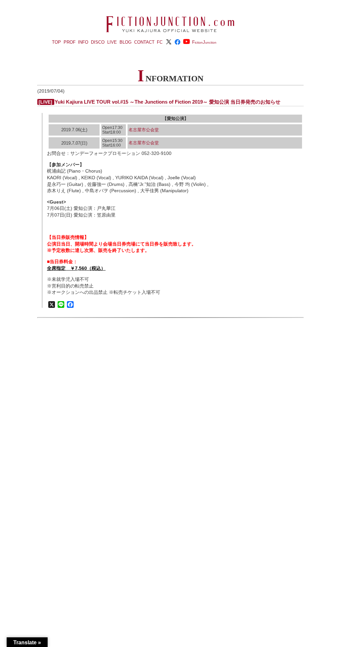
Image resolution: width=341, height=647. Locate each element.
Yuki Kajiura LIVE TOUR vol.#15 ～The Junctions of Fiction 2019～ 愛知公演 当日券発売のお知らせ (167, 102)
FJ (204, 42)
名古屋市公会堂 (144, 129)
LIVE (112, 42)
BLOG (126, 42)
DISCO (98, 42)
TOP (56, 42)
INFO (83, 42)
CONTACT (144, 42)
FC (160, 42)
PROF (70, 42)
